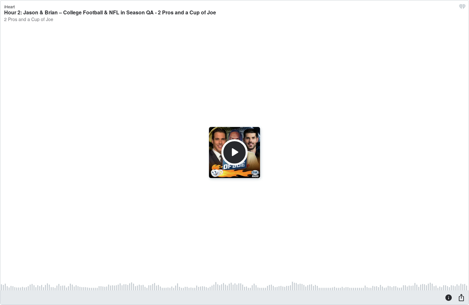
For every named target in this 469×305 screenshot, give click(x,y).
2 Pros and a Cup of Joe (28, 19)
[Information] (448, 297)
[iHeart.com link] (462, 8)
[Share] (461, 297)
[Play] (234, 152)
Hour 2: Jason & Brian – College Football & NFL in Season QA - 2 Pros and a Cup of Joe (110, 12)
